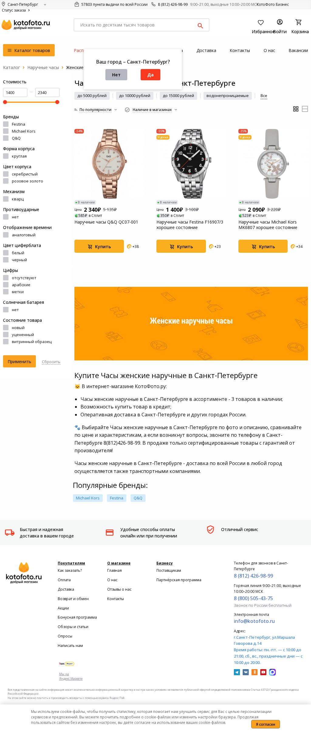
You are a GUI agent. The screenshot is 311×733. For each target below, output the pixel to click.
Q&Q (16, 138)
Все (264, 95)
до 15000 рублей (178, 95)
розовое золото (27, 181)
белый (18, 252)
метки (18, 291)
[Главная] (12, 67)
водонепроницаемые (228, 95)
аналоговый (24, 235)
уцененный (23, 334)
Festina (18, 124)
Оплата (64, 579)
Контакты (115, 598)
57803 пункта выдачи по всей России (114, 4)
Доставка (66, 589)
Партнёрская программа (178, 579)
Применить (19, 361)
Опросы (65, 636)
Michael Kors (24, 131)
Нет (116, 75)
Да (150, 75)
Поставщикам (168, 570)
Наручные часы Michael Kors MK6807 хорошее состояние (267, 224)
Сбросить (51, 361)
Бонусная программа (77, 617)
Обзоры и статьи (73, 626)
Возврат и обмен (73, 598)
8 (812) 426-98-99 (173, 4)
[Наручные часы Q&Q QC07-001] (109, 164)
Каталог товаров (31, 50)
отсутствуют (24, 277)
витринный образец (32, 341)
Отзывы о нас (119, 589)
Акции (63, 608)
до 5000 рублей (92, 95)
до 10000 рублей (134, 95)
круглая (19, 156)
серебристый (25, 174)
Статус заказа (14, 10)
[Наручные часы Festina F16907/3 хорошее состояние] (191, 164)
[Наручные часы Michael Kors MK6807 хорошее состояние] (273, 164)
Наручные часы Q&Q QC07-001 (106, 222)
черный (19, 259)
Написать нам (70, 645)
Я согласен (265, 724)
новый (18, 327)
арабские (21, 284)
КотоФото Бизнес (273, 4)
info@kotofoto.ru (254, 621)
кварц (18, 199)
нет (15, 217)
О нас (112, 579)
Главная (114, 570)
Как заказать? (70, 570)
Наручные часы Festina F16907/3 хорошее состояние (189, 224)
